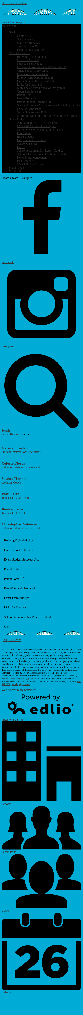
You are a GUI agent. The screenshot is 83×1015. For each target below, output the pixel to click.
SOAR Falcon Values (30, 164)
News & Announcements (32, 157)
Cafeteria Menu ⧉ (28, 60)
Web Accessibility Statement (19, 690)
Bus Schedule (25, 161)
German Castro (15, 448)
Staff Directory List (29, 42)
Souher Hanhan (15, 478)
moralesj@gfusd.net (21, 684)
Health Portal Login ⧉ (30, 49)
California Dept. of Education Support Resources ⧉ (48, 115)
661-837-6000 (8, 678)
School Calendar (27, 143)
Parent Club (24, 95)
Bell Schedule (25, 136)
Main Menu (9, 25)
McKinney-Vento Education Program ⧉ (41, 88)
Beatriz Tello (12, 509)
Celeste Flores (13, 463)
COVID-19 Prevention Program (36, 126)
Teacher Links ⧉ (27, 46)
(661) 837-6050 (11, 640)
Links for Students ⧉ (29, 84)
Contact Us (24, 35)
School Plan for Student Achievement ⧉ (41, 154)
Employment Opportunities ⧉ (35, 77)
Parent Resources (12, 434)
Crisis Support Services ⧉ (32, 70)
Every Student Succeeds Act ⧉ (35, 81)
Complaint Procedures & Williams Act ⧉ (41, 67)
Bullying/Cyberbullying (31, 56)
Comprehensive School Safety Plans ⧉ (40, 129)
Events (21, 147)
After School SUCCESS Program (37, 122)
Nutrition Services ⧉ (29, 63)
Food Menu (24, 133)
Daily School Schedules (31, 140)
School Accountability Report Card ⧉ (40, 150)
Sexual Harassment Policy (33, 112)
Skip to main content (14, 3)
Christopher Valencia (19, 524)
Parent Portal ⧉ (26, 98)
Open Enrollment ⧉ (29, 91)
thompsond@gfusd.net (26, 678)
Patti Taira (10, 494)
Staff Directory (26, 39)
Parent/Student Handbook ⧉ (34, 102)
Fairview (39, 12)
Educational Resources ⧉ (32, 74)
